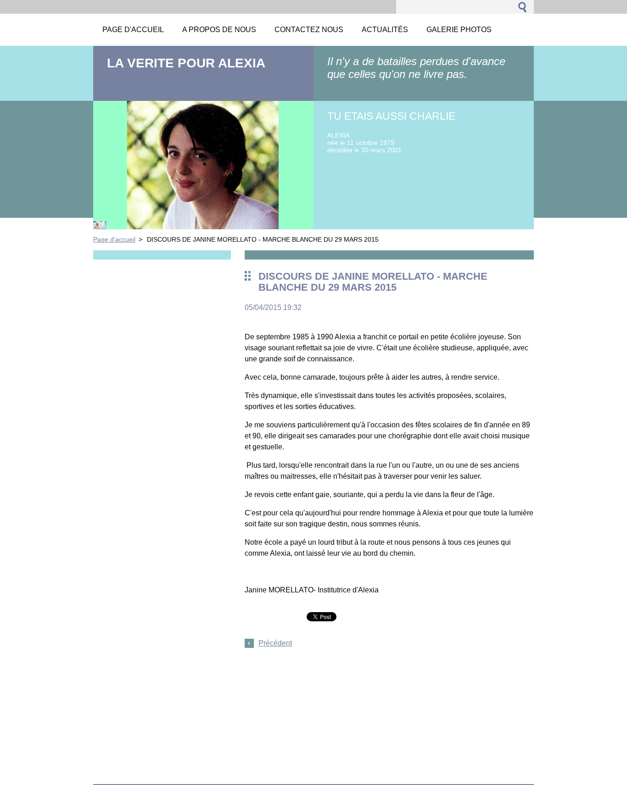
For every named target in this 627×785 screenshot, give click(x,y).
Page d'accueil (114, 239)
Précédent (275, 643)
